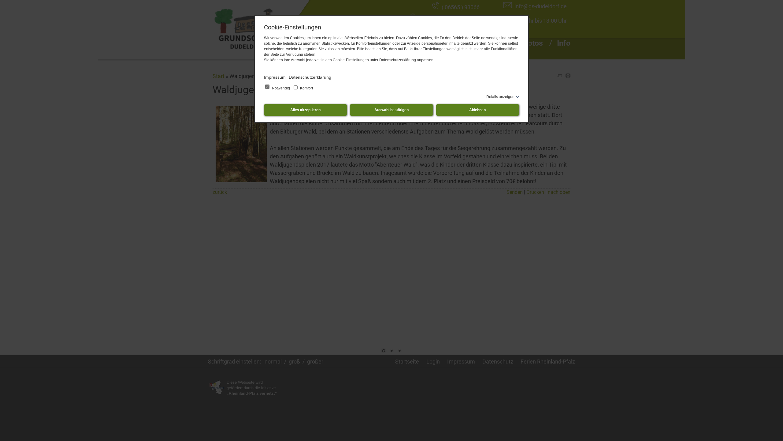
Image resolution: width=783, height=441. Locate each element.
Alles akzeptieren (305, 110)
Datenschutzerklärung (310, 77)
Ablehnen (477, 110)
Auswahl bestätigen (391, 110)
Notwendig (281, 88)
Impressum (275, 77)
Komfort (306, 88)
